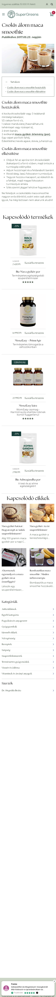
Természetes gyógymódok (15, 661)
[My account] (47, 4)
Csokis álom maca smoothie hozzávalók (26, 87)
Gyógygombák (9, 626)
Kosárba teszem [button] (34, 262)
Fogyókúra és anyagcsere (14, 620)
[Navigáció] (3, 14)
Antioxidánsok (9, 609)
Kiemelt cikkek (9, 632)
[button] (54, 981)
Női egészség (8, 638)
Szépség (6, 650)
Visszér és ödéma (11, 667)
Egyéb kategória (10, 614)
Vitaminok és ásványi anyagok (17, 673)
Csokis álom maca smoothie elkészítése (26, 91)
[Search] (51, 4)
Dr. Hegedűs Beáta (11, 690)
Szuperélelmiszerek (12, 655)
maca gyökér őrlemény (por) (32, 134)
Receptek (7, 644)
